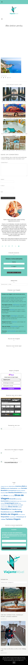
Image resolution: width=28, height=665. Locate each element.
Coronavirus (12, 490)
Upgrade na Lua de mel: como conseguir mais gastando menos (14, 102)
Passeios (5, 509)
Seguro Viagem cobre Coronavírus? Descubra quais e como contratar (14, 134)
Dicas (6, 495)
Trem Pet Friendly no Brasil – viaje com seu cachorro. (14, 150)
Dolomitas (18, 499)
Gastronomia (23, 501)
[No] (26, 660)
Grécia (2, 503)
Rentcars (14, 322)
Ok (14, 662)
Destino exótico (20, 490)
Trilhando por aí (21, 517)
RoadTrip (18, 512)
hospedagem (9, 503)
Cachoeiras (13, 488)
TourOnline (12, 516)
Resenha (12, 511)
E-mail (3, 185)
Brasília (7, 488)
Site (2, 191)
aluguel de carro (5, 486)
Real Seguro (14, 316)
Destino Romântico (15, 492)
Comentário (4, 162)
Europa (18, 501)
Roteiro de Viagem (9, 514)
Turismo (9, 519)
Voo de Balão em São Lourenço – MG (14, 118)
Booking (12, 309)
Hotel (16, 503)
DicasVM (12, 499)
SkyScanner (16, 304)
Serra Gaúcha (21, 514)
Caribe (19, 488)
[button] (14, 2)
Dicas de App (11, 495)
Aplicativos (12, 486)
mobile (20, 506)
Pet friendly (13, 509)
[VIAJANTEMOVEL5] (1, 453)
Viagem (17, 519)
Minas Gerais (13, 507)
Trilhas (3, 519)
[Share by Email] (8, 77)
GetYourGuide (11, 331)
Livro (6, 507)
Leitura (3, 506)
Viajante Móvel (14, 10)
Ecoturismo (5, 501)
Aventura (18, 486)
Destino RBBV (4, 492)
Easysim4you (14, 326)
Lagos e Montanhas (12, 505)
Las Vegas (20, 505)
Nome (2, 179)
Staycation (5, 517)
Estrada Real (12, 501)
